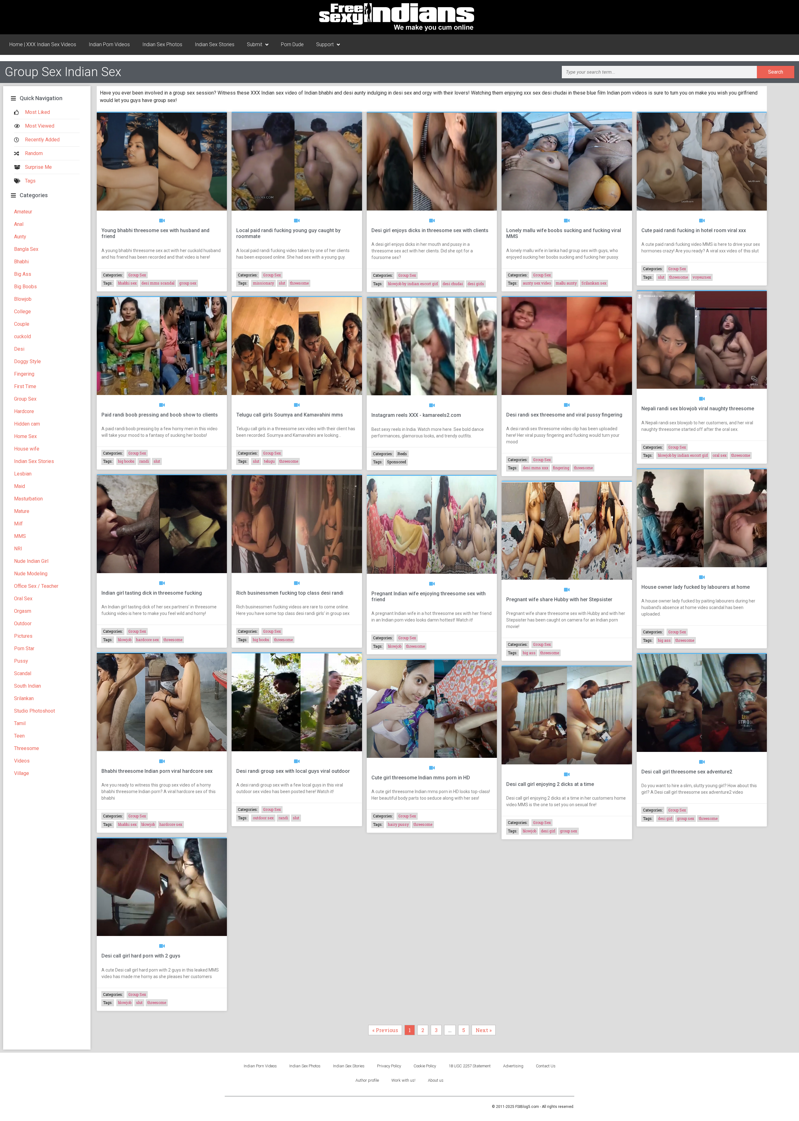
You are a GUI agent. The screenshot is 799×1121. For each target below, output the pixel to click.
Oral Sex (23, 599)
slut (282, 282)
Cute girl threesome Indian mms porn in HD (420, 778)
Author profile (367, 1080)
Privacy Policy (389, 1066)
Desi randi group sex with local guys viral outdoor (293, 771)
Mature (21, 511)
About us (436, 1080)
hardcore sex (147, 639)
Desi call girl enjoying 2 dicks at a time (550, 784)
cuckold (22, 336)
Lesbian (23, 474)
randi (144, 461)
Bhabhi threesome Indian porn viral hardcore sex (157, 771)
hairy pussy (398, 824)
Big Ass (22, 274)
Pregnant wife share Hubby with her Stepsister (559, 599)
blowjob (124, 639)
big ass (529, 652)
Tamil (20, 723)
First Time (25, 386)
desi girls (476, 283)
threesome (299, 282)
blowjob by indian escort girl (413, 283)
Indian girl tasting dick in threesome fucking (151, 593)
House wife (26, 449)
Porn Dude (292, 44)
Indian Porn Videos (109, 44)
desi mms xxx (535, 467)
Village (21, 773)
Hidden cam (27, 424)
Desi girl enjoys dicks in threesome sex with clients (429, 230)
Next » (484, 1030)
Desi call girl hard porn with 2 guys (140, 956)
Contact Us (546, 1066)
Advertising (513, 1066)
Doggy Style (27, 361)
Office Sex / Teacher (36, 586)
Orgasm (22, 611)
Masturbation (28, 499)
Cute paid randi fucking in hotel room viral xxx (693, 230)
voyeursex (702, 277)
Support (325, 44)
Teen (19, 736)
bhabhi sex (127, 282)
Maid (19, 486)
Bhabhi (21, 262)
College (22, 311)
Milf (18, 524)
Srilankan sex (593, 282)
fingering (561, 467)
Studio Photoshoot (34, 711)
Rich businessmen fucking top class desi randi (289, 593)
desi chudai (453, 283)
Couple (21, 324)
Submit (254, 44)
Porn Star (24, 648)
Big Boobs (25, 287)
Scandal (22, 673)
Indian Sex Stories (214, 44)
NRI (18, 549)
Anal (18, 224)
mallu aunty (566, 282)
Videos (22, 761)
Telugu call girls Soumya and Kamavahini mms (289, 415)
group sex (187, 282)
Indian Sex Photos (162, 44)
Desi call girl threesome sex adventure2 (686, 772)
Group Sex (25, 399)
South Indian (27, 686)
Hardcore (24, 411)
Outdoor (23, 623)
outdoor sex (263, 817)
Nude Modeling (30, 574)
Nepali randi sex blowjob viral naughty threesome (697, 409)
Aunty (20, 237)
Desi (19, 349)
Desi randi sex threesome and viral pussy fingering (564, 415)
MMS (20, 536)
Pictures (23, 636)
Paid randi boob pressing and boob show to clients (159, 415)
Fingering (24, 374)
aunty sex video (537, 282)
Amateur (23, 212)
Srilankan (24, 698)
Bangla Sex (26, 249)
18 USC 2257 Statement (470, 1066)
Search (775, 72)
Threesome (26, 748)
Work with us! (403, 1080)
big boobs (126, 461)
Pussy (21, 661)
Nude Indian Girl (31, 561)
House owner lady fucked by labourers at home (695, 587)
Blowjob (23, 299)
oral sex (720, 455)
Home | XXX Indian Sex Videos (42, 44)
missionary (263, 282)
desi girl (548, 830)
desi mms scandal (157, 282)
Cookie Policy (425, 1066)
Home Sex (25, 436)
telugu (269, 461)
